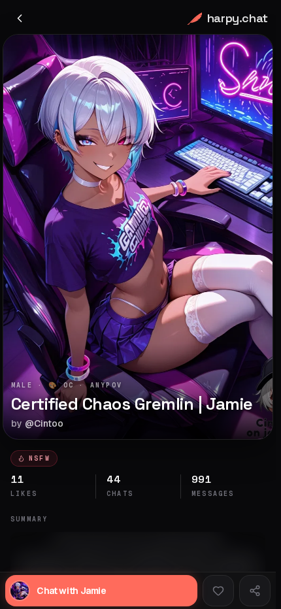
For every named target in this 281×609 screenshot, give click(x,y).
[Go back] (19, 18)
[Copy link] (255, 590)
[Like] (218, 590)
